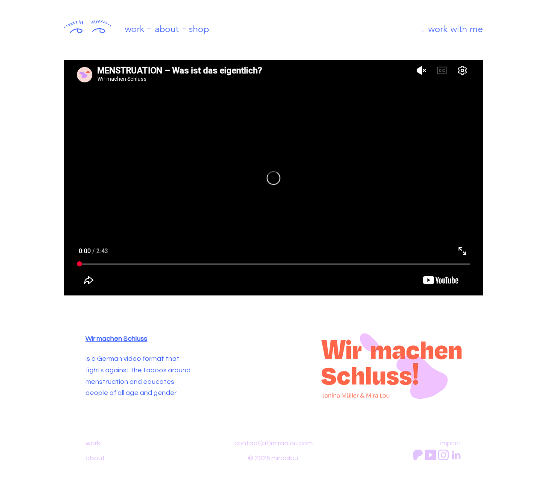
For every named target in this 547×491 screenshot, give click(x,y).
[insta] (443, 455)
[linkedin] (456, 455)
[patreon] (417, 455)
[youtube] (430, 455)
